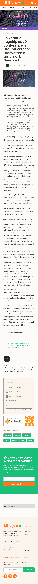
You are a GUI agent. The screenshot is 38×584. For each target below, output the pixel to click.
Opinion (14, 440)
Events (30, 440)
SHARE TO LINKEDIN (15, 396)
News (22, 440)
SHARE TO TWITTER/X (15, 392)
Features (26, 435)
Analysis (17, 435)
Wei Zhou (8, 435)
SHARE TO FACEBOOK (15, 387)
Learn (6, 440)
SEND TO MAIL (13, 401)
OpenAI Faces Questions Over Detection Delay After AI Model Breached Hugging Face (18, 345)
